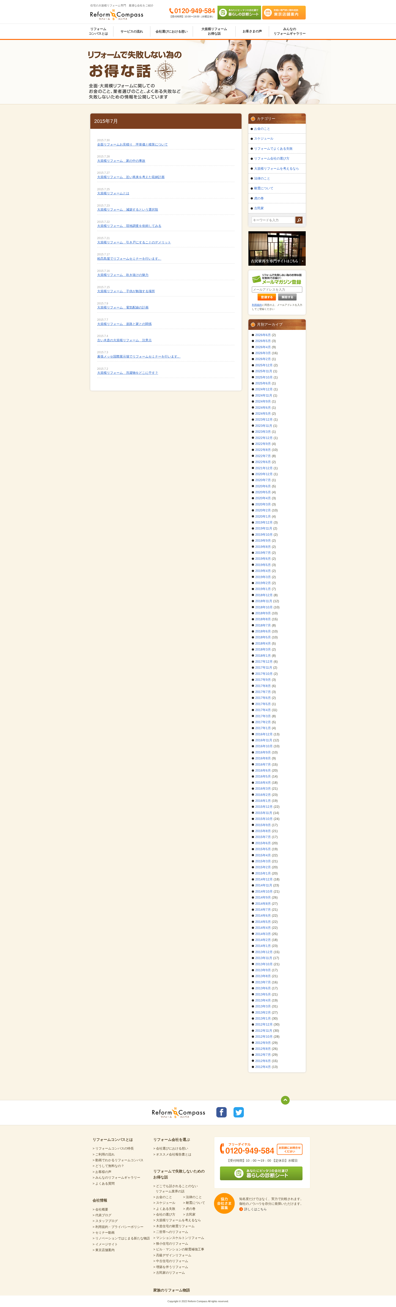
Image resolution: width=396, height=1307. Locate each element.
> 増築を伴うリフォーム (170, 1267)
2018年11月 (263, 601)
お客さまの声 (252, 31)
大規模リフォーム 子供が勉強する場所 (126, 291)
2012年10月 (264, 1036)
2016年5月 (263, 776)
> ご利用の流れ (104, 1154)
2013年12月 (264, 952)
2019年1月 (263, 589)
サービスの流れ (132, 31)
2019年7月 (263, 552)
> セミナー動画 (104, 1232)
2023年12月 (264, 419)
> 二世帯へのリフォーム (170, 1232)
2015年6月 (263, 843)
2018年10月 (264, 607)
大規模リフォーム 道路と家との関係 (124, 324)
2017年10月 (264, 674)
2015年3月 (263, 861)
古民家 (259, 208)
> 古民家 (189, 1214)
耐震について (263, 188)
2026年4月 (263, 347)
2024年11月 (263, 395)
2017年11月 (263, 667)
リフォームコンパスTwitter (239, 1112)
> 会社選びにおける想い (170, 1148)
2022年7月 (263, 456)
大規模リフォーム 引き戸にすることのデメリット (134, 242)
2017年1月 (263, 728)
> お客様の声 (102, 1172)
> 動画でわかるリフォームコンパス (118, 1160)
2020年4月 (263, 498)
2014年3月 (263, 934)
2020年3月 (263, 504)
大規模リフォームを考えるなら (276, 168)
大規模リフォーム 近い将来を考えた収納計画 (131, 177)
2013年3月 (263, 1006)
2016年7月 (263, 764)
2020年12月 (264, 474)
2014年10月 (264, 891)
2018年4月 (263, 643)
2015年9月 (263, 825)
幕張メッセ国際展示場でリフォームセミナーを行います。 (139, 356)
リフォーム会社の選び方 (271, 158)
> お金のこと (162, 1197)
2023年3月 (263, 431)
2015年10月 (264, 819)
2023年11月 (263, 425)
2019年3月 (263, 577)
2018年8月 (263, 619)
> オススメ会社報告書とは (172, 1154)
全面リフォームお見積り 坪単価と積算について (132, 144)
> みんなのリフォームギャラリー (116, 1177)
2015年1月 (263, 873)
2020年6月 (263, 486)
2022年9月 (263, 444)
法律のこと (262, 178)
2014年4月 (263, 927)
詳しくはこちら (255, 1209)
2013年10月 (264, 964)
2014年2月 (263, 940)
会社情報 (100, 1200)
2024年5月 (263, 413)
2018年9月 (263, 613)
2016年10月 (264, 746)
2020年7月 (263, 480)
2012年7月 (263, 1054)
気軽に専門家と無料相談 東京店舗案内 (284, 12)
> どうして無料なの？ (108, 1166)
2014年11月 (263, 885)
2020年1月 (263, 516)
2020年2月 (263, 510)
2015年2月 (263, 867)
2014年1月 (263, 946)
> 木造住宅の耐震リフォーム (174, 1226)
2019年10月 (264, 534)
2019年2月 (263, 583)
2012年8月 (263, 1049)
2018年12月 (264, 595)
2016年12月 (264, 734)
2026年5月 (263, 341)
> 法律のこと (192, 1197)
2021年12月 (264, 468)
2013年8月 (263, 976)
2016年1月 (263, 800)
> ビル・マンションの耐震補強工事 (178, 1249)
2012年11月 (263, 1030)
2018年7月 (263, 625)
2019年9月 (263, 540)
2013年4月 (263, 1000)
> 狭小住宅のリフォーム (170, 1243)
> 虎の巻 (189, 1208)
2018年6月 (263, 631)
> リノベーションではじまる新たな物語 (121, 1238)
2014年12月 (264, 879)
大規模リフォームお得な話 (214, 31)
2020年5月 (263, 492)
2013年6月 (263, 988)
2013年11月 (263, 958)
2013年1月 (263, 1018)
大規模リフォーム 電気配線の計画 (122, 307)
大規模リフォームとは (113, 193)
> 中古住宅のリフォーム (170, 1261)
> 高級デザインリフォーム (172, 1255)
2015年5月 (263, 849)
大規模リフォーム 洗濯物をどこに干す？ (127, 373)
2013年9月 (263, 970)
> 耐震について (194, 1203)
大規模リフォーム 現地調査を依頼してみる (129, 226)
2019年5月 (263, 565)
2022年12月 (264, 438)
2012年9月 (263, 1043)
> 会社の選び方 (164, 1214)
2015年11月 (263, 813)
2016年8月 (263, 758)
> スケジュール (164, 1203)
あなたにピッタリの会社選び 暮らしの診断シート (239, 12)
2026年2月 (263, 359)
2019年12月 (264, 522)
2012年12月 (264, 1024)
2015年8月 (263, 831)
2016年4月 (263, 782)
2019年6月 (263, 558)
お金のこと (262, 128)
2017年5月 (263, 704)
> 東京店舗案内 (104, 1250)
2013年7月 (263, 982)
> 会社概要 (100, 1209)
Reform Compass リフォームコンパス (116, 14)
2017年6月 (263, 698)
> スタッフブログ (105, 1221)
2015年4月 (263, 855)
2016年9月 (263, 752)
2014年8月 (263, 903)
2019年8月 (263, 547)
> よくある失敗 (164, 1208)
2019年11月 (263, 528)
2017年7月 (263, 692)
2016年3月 (263, 788)
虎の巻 (259, 198)
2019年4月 (263, 571)
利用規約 (257, 304)
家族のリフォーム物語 (171, 1290)
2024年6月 (263, 407)
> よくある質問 (104, 1183)
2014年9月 (263, 897)
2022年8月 (263, 450)
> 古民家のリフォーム (169, 1272)
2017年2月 (263, 722)
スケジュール (263, 138)
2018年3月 (263, 649)
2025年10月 (264, 377)
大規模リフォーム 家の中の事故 (121, 161)
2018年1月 (263, 655)
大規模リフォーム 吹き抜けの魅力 (122, 275)
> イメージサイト (105, 1244)
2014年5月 (263, 922)
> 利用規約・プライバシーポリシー (118, 1227)
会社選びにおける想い (172, 31)
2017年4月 (263, 710)
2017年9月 (263, 679)
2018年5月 (263, 637)
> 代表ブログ (102, 1215)
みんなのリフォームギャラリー (290, 31)
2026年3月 (263, 353)
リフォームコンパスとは (98, 31)
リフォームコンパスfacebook (221, 1112)
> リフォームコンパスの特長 (113, 1148)
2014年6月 (263, 915)
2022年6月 (263, 462)
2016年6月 (263, 770)
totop (285, 1100)
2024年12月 (264, 389)
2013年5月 (263, 994)
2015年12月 (264, 806)
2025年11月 (263, 371)
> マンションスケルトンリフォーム (178, 1238)
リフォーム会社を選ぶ (171, 1140)
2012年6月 (263, 1061)
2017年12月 (264, 661)
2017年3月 (263, 716)
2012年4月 (263, 1067)
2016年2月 (263, 795)
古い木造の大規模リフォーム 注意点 (124, 340)
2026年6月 (263, 335)
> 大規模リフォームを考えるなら (177, 1220)
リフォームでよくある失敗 (273, 148)
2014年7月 (263, 909)
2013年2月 (263, 1012)
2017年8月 (263, 686)
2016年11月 (263, 740)
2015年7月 (263, 837)
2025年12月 (264, 365)
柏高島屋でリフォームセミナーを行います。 (129, 258)
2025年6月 (263, 383)
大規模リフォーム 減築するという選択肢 (127, 209)
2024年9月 (263, 401)
